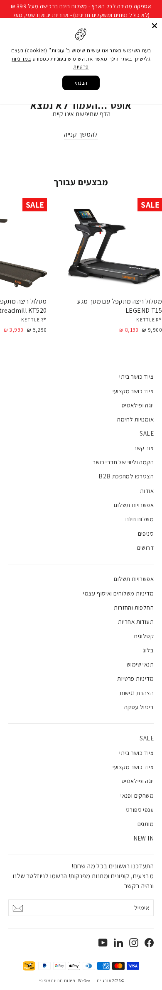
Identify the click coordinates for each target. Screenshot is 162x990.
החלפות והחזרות (134, 607)
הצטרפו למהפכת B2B (126, 476)
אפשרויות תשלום (134, 505)
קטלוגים (144, 636)
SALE (147, 433)
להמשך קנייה (81, 134)
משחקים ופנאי (137, 795)
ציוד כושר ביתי (136, 376)
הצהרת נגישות (137, 693)
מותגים (145, 824)
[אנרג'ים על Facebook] (149, 942)
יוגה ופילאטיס (137, 405)
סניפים (146, 533)
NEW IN (143, 838)
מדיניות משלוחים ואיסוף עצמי (118, 593)
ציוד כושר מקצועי (133, 391)
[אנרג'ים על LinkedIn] (118, 942)
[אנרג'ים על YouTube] (103, 942)
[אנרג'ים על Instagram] (133, 942)
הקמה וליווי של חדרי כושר (123, 462)
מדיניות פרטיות (135, 678)
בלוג (148, 650)
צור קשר (144, 448)
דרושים (145, 547)
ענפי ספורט (140, 810)
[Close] (154, 26)
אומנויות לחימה (135, 419)
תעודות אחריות (136, 621)
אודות (147, 491)
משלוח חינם (139, 519)
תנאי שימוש (140, 664)
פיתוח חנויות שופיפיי (56, 980)
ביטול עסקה (139, 707)
